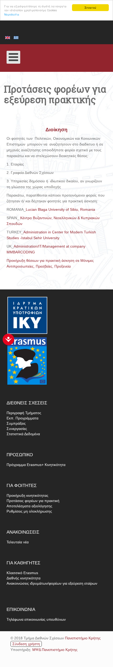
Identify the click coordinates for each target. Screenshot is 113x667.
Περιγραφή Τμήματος (24, 413)
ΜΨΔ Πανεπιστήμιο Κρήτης (55, 650)
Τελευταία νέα (18, 542)
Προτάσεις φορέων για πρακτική (33, 501)
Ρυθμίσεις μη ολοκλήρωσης (29, 511)
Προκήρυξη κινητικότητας (27, 495)
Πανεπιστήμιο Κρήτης (83, 638)
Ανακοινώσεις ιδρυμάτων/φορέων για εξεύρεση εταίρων (52, 583)
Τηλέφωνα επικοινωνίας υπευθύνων (36, 619)
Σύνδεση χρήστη (26, 644)
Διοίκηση (56, 129)
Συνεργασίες (17, 429)
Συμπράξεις (16, 423)
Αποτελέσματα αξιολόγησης (29, 506)
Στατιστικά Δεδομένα (23, 434)
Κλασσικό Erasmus (22, 573)
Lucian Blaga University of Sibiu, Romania (60, 209)
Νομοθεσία (11, 14)
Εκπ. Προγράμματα (22, 418)
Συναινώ (90, 7)
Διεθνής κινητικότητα (23, 578)
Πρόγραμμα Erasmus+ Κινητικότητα (36, 465)
